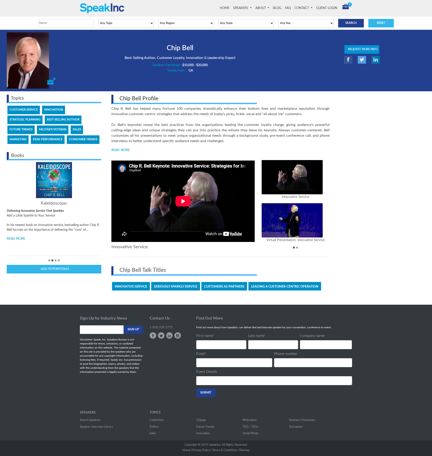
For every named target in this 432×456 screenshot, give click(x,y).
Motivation (249, 420)
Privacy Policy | (202, 450)
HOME (225, 8)
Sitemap (244, 450)
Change (201, 420)
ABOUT (261, 8)
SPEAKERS (241, 8)
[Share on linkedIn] (375, 60)
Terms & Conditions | (225, 450)
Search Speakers (90, 420)
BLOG (277, 8)
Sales (153, 433)
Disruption (296, 426)
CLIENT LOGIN (326, 8)
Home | (187, 450)
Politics (154, 426)
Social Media (250, 433)
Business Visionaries (302, 420)
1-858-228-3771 (161, 327)
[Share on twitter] (362, 60)
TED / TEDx (250, 426)
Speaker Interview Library (96, 426)
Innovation (203, 433)
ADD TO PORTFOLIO (54, 269)
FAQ (288, 8)
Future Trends (205, 426)
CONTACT (302, 8)
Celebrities (157, 420)
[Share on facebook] (348, 60)
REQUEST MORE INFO (362, 49)
